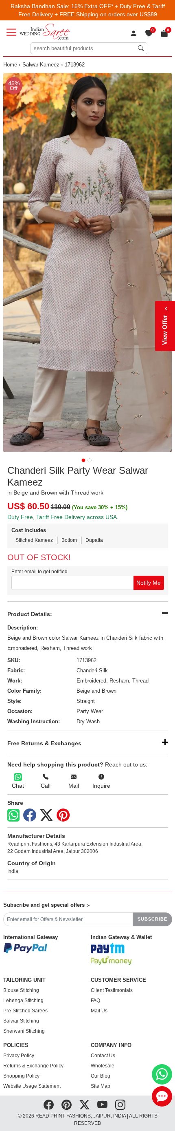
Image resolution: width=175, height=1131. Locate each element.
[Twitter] (46, 815)
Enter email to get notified (39, 571)
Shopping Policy (21, 1076)
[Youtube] (102, 1105)
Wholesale (102, 1066)
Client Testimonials (112, 990)
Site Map (100, 1086)
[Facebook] (29, 815)
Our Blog (100, 1076)
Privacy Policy (18, 1055)
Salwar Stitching (21, 1021)
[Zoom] (87, 262)
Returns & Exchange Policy (33, 1066)
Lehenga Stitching (23, 1000)
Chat (18, 785)
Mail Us (99, 1011)
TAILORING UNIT (24, 980)
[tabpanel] (87, 262)
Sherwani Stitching (24, 1031)
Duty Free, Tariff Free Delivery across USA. (62, 517)
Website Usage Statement (32, 1086)
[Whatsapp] (13, 815)
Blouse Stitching (21, 990)
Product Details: (29, 614)
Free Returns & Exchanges (44, 743)
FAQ (95, 1000)
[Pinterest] (63, 815)
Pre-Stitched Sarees (25, 1011)
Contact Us (103, 1055)
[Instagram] (120, 1105)
